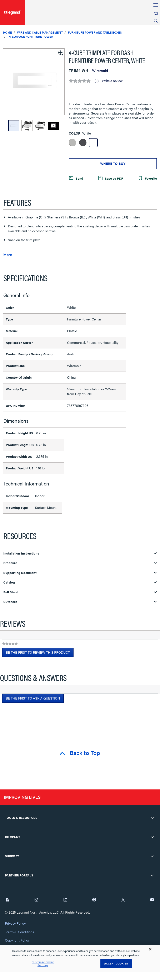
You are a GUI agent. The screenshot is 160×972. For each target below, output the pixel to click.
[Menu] (155, 5)
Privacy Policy (15, 923)
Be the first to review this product (40, 653)
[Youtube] (152, 900)
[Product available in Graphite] (82, 142)
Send (79, 178)
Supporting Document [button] (19, 573)
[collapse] (152, 818)
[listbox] (34, 81)
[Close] (150, 949)
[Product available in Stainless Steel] (72, 142)
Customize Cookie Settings (43, 963)
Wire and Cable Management (40, 32)
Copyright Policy (17, 940)
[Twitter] (123, 900)
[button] (60, 52)
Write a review (112, 80)
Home (7, 32)
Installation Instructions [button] (21, 553)
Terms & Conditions (19, 932)
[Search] (156, 21)
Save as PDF (113, 178)
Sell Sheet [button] (10, 592)
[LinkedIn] (65, 900)
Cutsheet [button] (10, 602)
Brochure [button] (10, 563)
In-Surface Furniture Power (30, 36)
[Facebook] (7, 900)
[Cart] (156, 13)
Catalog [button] (9, 582)
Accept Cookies (116, 963)
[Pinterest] (94, 900)
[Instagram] (36, 900)
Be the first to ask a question (33, 698)
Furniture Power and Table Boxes (95, 32)
